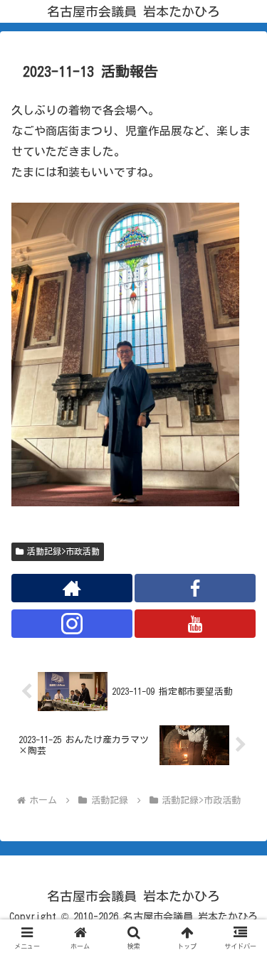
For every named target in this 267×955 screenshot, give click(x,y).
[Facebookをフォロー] (195, 588)
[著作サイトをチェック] (71, 588)
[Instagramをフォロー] (71, 623)
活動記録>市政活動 (63, 551)
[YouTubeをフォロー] (195, 623)
